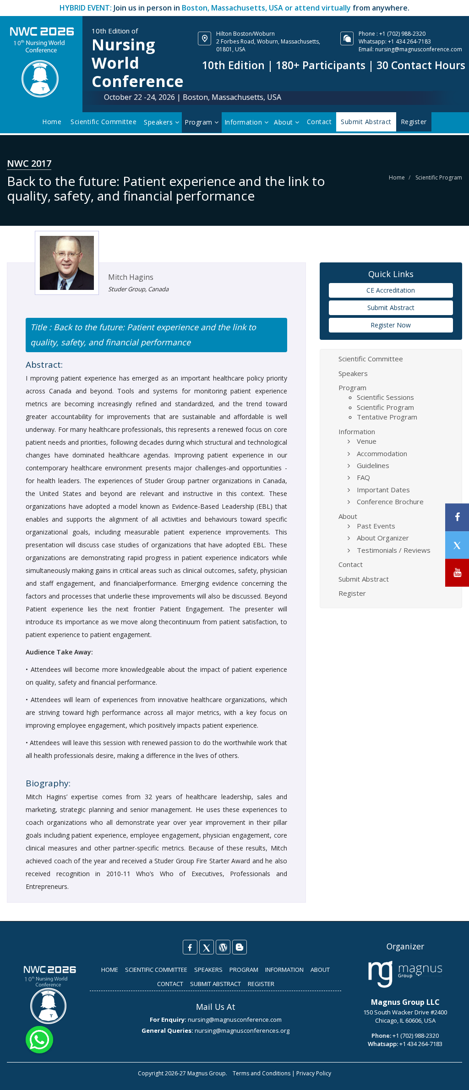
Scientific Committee (103, 121)
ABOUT (320, 969)
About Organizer (383, 537)
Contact (319, 121)
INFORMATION (284, 969)
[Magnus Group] (405, 974)
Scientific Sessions (385, 397)
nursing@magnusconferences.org (242, 1030)
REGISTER (261, 984)
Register (352, 593)
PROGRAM (243, 969)
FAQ (363, 477)
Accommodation (382, 453)
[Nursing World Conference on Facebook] (190, 947)
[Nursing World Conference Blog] (223, 947)
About (284, 122)
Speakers (159, 122)
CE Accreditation (390, 290)
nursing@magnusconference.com (418, 49)
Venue (366, 441)
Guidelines (373, 465)
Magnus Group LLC (405, 1002)
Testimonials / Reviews (394, 550)
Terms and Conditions (261, 1073)
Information (244, 122)
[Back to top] (448, 1073)
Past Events (376, 525)
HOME (109, 969)
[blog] (239, 947)
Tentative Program (387, 416)
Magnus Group (206, 1073)
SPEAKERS (208, 969)
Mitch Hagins (130, 277)
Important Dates (383, 489)
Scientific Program (438, 177)
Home (51, 121)
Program (199, 122)
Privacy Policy (313, 1073)
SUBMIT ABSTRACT (215, 984)
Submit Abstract (390, 307)
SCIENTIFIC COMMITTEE (156, 969)
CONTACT (170, 984)
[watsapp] (39, 1039)
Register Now (391, 325)
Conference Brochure (390, 501)
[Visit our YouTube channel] (457, 573)
